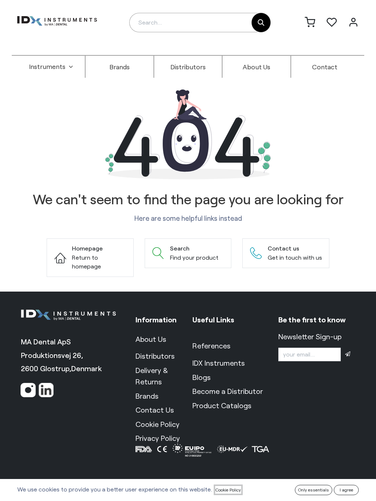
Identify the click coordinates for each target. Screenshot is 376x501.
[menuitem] (51, 66)
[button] (347, 354)
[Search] (261, 22)
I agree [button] (346, 489)
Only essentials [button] (313, 489)
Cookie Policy (228, 489)
